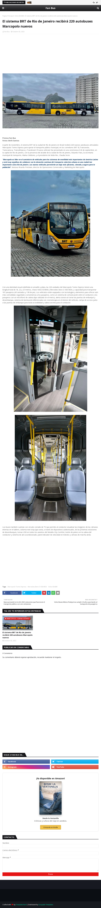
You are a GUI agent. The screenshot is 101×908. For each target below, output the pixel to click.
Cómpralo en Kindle (50, 827)
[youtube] (75, 767)
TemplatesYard (21, 905)
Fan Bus (50, 8)
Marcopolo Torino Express (17, 587)
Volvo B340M (19, 16)
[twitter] (75, 761)
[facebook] (26, 761)
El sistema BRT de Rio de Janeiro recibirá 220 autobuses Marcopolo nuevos (17, 635)
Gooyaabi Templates (45, 905)
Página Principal (8, 16)
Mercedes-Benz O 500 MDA (37, 587)
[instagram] (26, 767)
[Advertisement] (50, 53)
